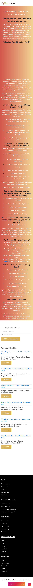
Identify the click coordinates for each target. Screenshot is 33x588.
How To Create (5, 563)
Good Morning (5, 489)
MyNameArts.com (14, 154)
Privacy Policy (4, 571)
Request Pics (4, 566)
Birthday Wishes (5, 484)
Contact (3, 569)
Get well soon (4, 495)
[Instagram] (29, 584)
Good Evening (5, 529)
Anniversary (4, 487)
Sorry (2, 543)
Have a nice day (5, 526)
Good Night (4, 523)
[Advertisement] (16, 60)
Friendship (4, 549)
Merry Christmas (5, 506)
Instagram (7, 261)
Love (2, 540)
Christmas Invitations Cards (8, 512)
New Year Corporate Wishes (8, 509)
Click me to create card (11, 339)
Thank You (3, 532)
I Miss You (3, 551)
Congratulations (5, 492)
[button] (27, 4)
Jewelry (3, 546)
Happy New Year (5, 504)
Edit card (6, 363)
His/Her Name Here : (12, 328)
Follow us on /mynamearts (16, 584)
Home (2, 560)
